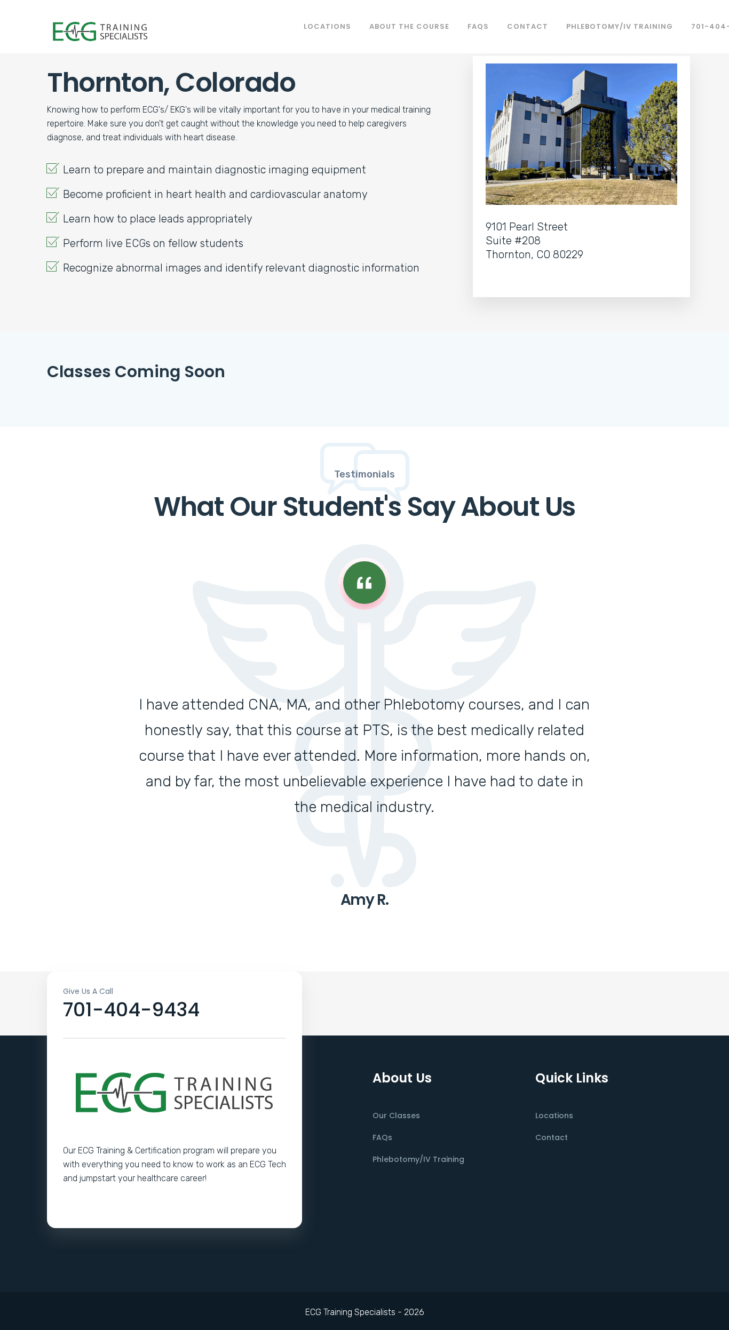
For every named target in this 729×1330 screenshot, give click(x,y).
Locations (327, 26)
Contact (527, 26)
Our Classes (396, 1115)
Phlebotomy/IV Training (619, 26)
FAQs (478, 26)
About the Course (409, 26)
